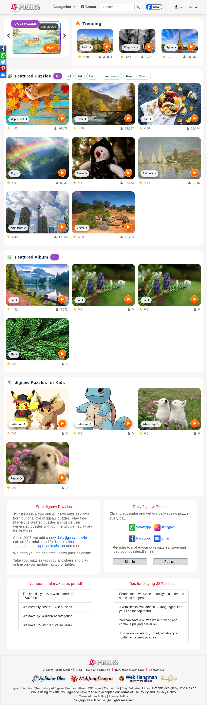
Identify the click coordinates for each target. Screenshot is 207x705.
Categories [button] (63, 7)
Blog (79, 669)
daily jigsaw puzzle (72, 538)
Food (92, 76)
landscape (36, 546)
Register (170, 561)
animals (52, 546)
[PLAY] (107, 47)
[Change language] (193, 7)
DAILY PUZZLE (25, 23)
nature (20, 546)
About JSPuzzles (89, 688)
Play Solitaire (131, 688)
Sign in (130, 561)
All (58, 76)
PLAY (51, 47)
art (63, 546)
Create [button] (90, 7)
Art (80, 76)
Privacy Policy (118, 696)
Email (165, 538)
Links (146, 688)
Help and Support (98, 669)
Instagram (168, 527)
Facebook (143, 538)
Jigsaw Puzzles (21, 688)
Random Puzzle (137, 76)
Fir (55, 257)
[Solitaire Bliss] (48, 678)
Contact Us (156, 669)
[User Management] (178, 7)
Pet (69, 76)
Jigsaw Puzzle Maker (57, 669)
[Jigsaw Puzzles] (25, 7)
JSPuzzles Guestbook (129, 669)
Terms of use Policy (92, 696)
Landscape (111, 76)
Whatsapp (143, 527)
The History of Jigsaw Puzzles (55, 688)
